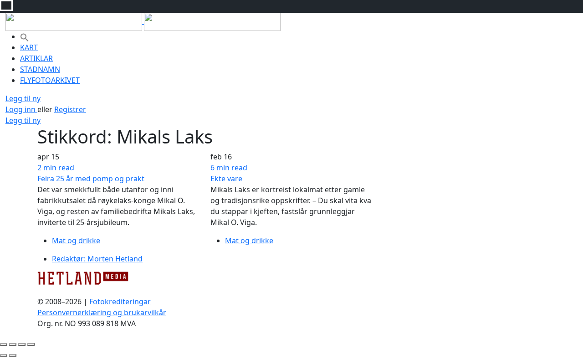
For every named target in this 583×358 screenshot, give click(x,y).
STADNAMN (40, 69)
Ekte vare (226, 179)
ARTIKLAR (36, 58)
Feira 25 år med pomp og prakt (90, 179)
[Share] (12, 344)
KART (29, 47)
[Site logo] (74, 21)
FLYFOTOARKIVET (50, 80)
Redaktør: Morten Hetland (97, 259)
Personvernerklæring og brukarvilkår (101, 312)
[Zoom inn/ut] (31, 344)
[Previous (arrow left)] (3, 355)
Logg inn (21, 109)
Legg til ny (23, 98)
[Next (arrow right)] (12, 355)
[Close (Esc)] (3, 344)
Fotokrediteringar (120, 302)
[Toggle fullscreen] (22, 344)
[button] (24, 36)
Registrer (70, 109)
